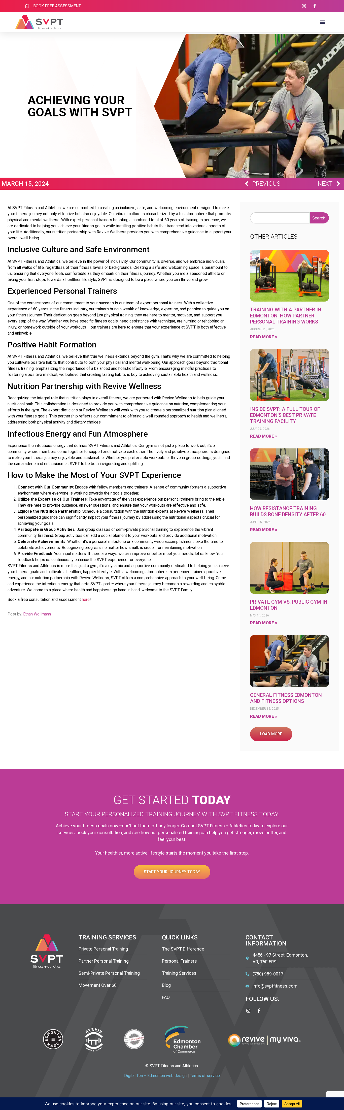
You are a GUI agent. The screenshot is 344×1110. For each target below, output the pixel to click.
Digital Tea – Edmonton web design (155, 1075)
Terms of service (205, 1075)
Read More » (263, 336)
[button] (322, 22)
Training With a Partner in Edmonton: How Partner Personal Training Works (285, 316)
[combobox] (280, 217)
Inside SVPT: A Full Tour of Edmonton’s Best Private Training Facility (285, 415)
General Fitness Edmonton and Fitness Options (286, 698)
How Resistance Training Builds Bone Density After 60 (288, 511)
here (86, 599)
